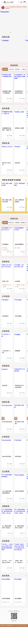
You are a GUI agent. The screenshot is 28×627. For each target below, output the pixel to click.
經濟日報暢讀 (6, 598)
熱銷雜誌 (4, 222)
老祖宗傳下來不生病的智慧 (19, 386)
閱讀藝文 (23, 222)
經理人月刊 (5, 281)
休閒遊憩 (17, 222)
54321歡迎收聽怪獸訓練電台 (6, 492)
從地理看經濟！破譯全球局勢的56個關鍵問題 (19, 93)
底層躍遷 (17, 351)
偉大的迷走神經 (6, 456)
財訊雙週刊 (5, 244)
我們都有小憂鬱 (19, 128)
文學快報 (17, 69)
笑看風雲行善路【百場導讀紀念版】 (6, 93)
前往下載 (14, 621)
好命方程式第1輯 (7, 422)
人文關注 (23, 69)
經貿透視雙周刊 (19, 244)
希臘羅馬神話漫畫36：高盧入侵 (6, 129)
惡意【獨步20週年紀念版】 (6, 201)
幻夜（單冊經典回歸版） (19, 201)
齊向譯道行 (5, 316)
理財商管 (4, 69)
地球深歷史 (18, 456)
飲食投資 (17, 163)
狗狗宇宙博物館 (19, 491)
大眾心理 (11, 69)
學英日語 (11, 222)
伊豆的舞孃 (18, 316)
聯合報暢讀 (18, 598)
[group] (14, 22)
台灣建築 (17, 281)
